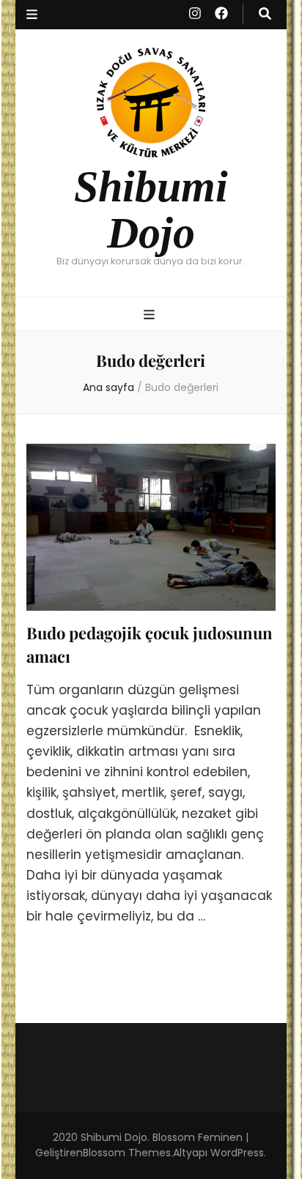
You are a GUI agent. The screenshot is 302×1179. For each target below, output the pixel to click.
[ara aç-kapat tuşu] (265, 14)
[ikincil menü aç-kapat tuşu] (31, 14)
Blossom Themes (127, 1152)
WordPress (237, 1152)
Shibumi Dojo (151, 209)
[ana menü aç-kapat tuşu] (151, 315)
